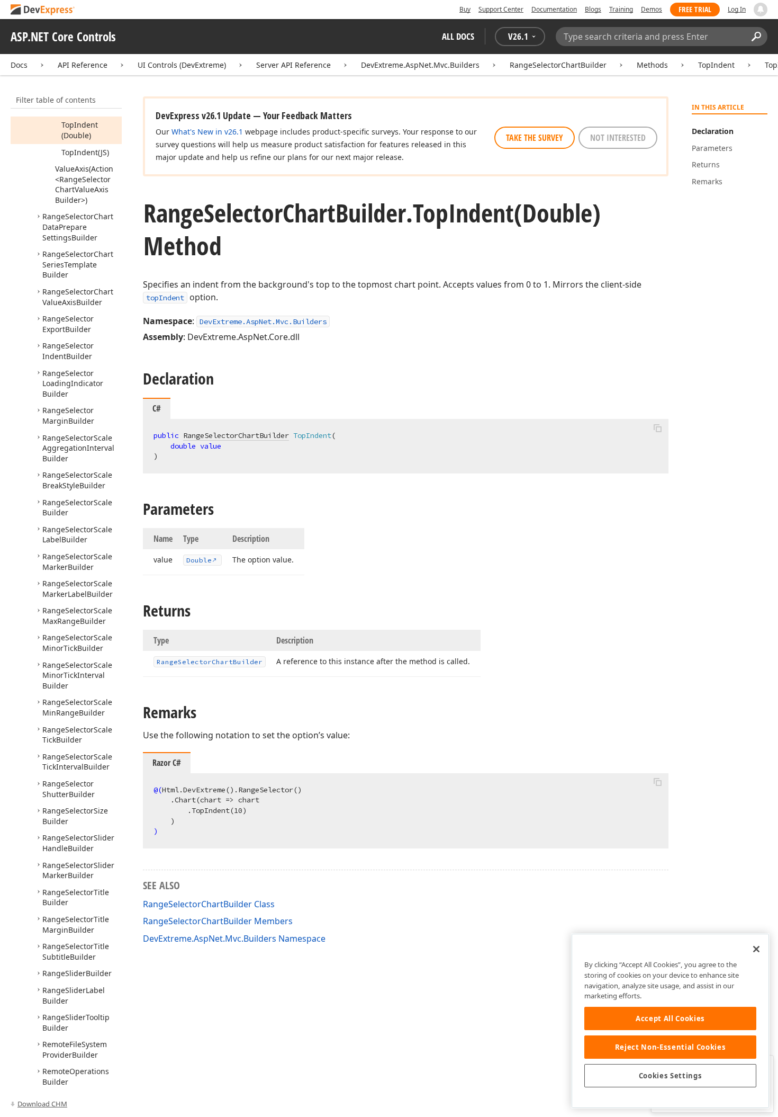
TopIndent (716, 65)
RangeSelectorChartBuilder (558, 65)
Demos (651, 9)
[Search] (756, 36)
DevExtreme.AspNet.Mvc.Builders (420, 65)
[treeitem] (79, 130)
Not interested (618, 138)
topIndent (165, 297)
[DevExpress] (43, 10)
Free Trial (695, 9)
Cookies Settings (670, 1075)
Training (621, 9)
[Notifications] (760, 9)
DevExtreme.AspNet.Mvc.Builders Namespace (234, 938)
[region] (670, 1021)
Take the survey (534, 138)
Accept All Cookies (670, 1018)
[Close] (756, 949)
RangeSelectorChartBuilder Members (218, 921)
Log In (737, 9)
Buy (465, 9)
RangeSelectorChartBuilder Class (209, 904)
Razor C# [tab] (166, 763)
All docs (458, 36)
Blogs (593, 9)
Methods (652, 65)
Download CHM (42, 1104)
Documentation (554, 9)
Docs (19, 65)
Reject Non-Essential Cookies (670, 1047)
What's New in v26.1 (207, 132)
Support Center (500, 9)
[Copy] (657, 428)
